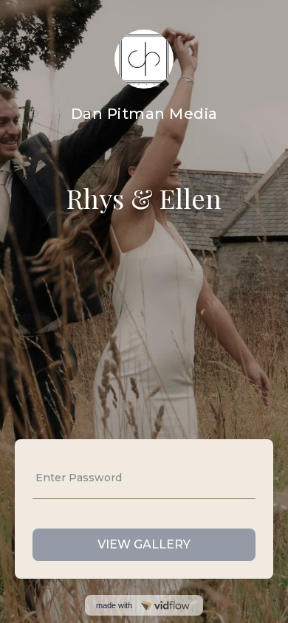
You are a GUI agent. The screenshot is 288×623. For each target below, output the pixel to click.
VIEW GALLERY (144, 544)
